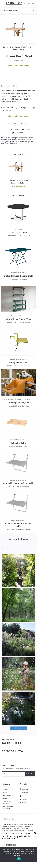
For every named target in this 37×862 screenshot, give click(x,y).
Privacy (4, 798)
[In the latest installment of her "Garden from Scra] (18, 639)
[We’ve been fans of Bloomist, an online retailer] (18, 570)
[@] (7, 549)
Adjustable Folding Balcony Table (18, 483)
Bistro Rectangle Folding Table (18, 276)
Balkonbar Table (18, 443)
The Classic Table (18, 233)
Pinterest (25, 789)
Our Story (5, 789)
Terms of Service (7, 795)
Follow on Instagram (20, 728)
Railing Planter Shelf (18, 363)
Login (33, 3)
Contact (5, 792)
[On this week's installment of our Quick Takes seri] (18, 673)
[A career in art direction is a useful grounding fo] (18, 708)
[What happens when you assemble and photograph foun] (18, 605)
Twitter (24, 799)
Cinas (21, 60)
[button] (24, 3)
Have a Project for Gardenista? (7, 807)
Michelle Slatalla (19, 186)
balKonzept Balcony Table (18, 403)
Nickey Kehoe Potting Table (18, 319)
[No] (34, 854)
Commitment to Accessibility (7, 802)
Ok (19, 859)
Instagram (25, 792)
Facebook (25, 796)
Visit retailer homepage (18, 66)
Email (24, 802)
